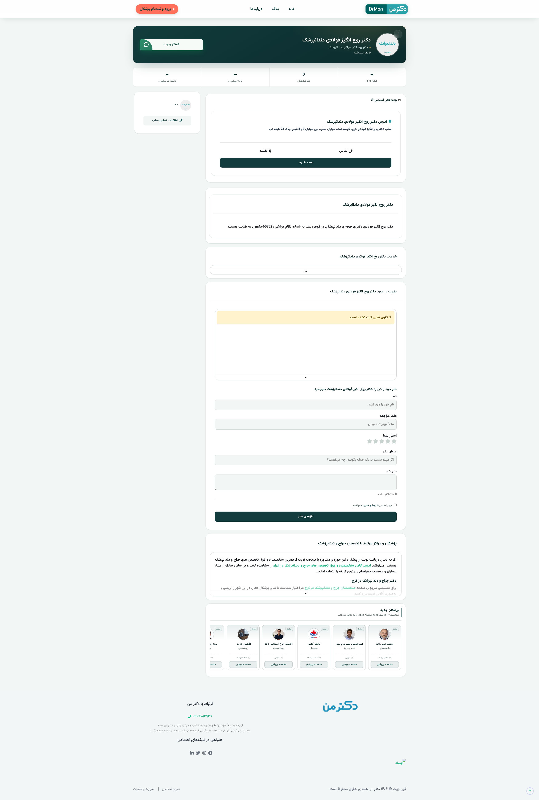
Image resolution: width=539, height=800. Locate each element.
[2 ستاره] (388, 442)
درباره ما (256, 9)
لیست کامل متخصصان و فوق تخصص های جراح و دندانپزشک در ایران (322, 565)
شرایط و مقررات (370, 506)
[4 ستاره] (375, 442)
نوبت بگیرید (305, 162)
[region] (306, 648)
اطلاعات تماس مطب (165, 120)
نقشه (263, 151)
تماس (343, 151)
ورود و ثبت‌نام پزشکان (155, 9)
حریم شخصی (171, 789)
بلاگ (275, 9)
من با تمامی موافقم (372, 506)
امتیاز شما (390, 436)
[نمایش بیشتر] (306, 272)
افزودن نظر (306, 516)
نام (394, 396)
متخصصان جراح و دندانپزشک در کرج (330, 588)
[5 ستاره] (369, 442)
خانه (292, 9)
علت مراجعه (388, 416)
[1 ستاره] (394, 442)
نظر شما (391, 471)
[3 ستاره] (381, 442)
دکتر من (374, 789)
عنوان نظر (390, 451)
